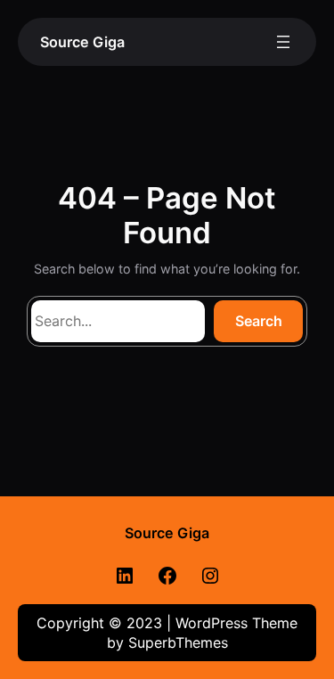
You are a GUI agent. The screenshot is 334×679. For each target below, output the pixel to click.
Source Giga (82, 42)
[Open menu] (283, 42)
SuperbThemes (178, 642)
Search (258, 321)
